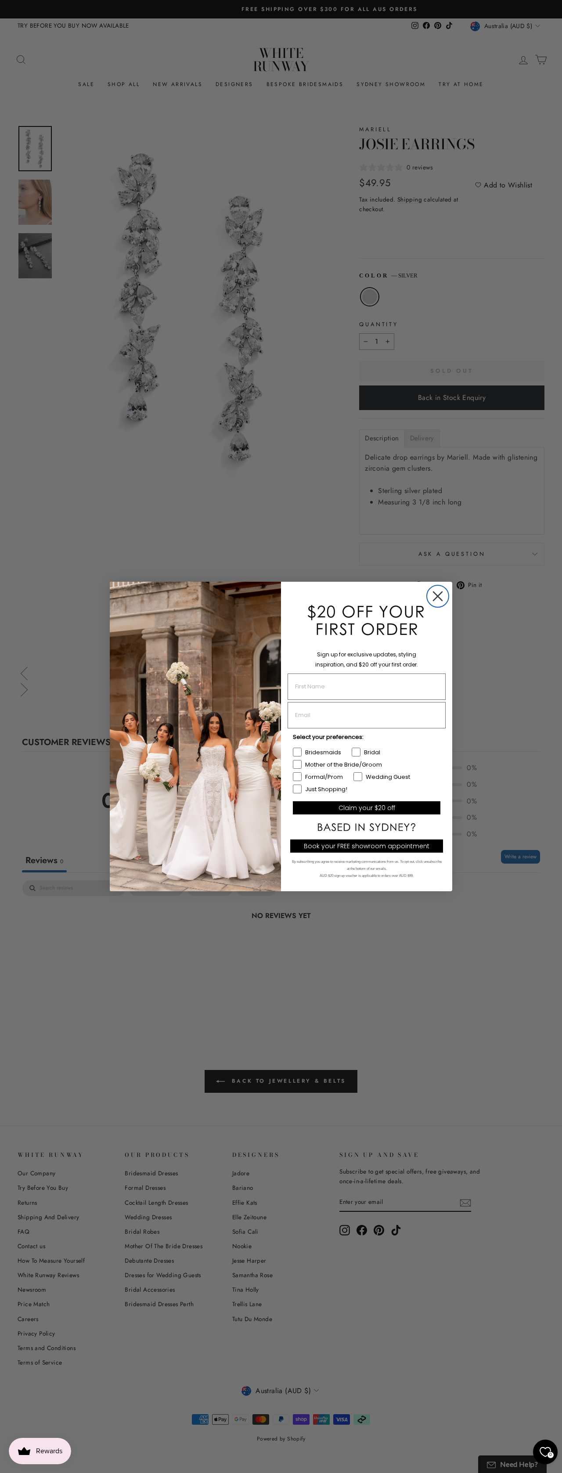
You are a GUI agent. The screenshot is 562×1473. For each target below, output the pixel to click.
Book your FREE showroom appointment (366, 846)
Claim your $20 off (367, 807)
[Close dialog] (438, 596)
